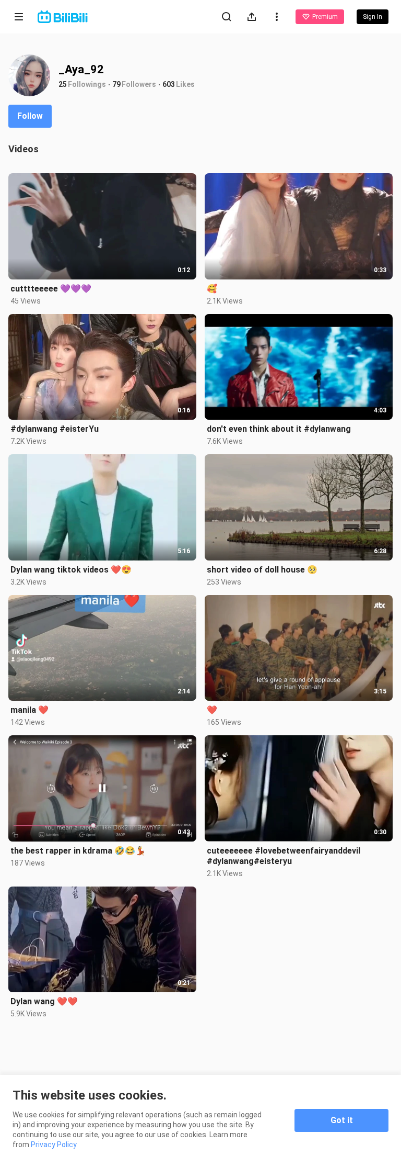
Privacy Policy (54, 1144)
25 (62, 84)
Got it (342, 1120)
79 (116, 84)
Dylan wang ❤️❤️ (44, 1001)
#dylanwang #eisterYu (54, 429)
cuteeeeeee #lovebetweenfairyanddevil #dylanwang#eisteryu (283, 856)
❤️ (212, 710)
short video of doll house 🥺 (262, 570)
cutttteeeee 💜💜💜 (50, 289)
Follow (30, 116)
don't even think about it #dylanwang (279, 429)
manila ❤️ (29, 710)
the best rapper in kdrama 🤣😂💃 (78, 851)
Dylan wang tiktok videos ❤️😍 (71, 570)
